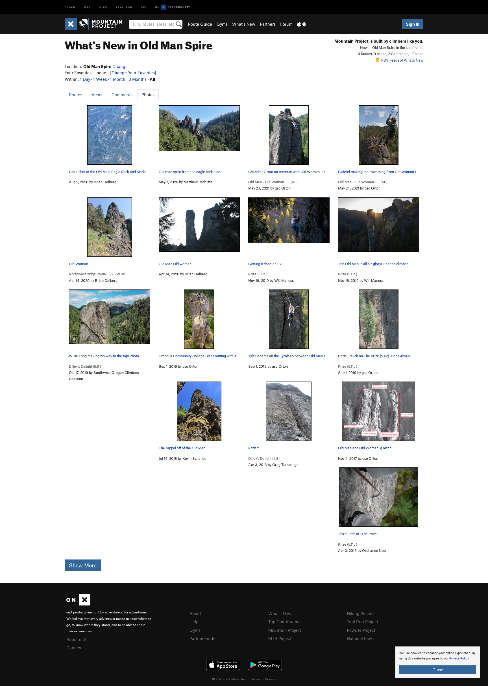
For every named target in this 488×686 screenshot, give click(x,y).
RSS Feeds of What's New (402, 60)
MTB (87, 7)
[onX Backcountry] (172, 7)
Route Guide (200, 24)
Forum (286, 24)
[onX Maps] (78, 603)
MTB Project (279, 638)
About (195, 613)
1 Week (100, 79)
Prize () (257, 274)
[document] (437, 662)
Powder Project (361, 630)
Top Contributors (284, 621)
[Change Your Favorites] (133, 72)
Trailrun (124, 7)
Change (120, 66)
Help (194, 621)
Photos (147, 94)
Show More (83, 565)
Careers (73, 647)
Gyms (222, 24)
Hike (103, 7)
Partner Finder (203, 638)
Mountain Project (284, 630)
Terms (255, 679)
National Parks (360, 638)
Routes (75, 94)
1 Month (117, 79)
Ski (144, 7)
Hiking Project (360, 613)
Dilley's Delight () (85, 366)
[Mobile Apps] (301, 24)
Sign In (412, 24)
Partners (268, 24)
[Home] (96, 24)
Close (437, 669)
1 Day (85, 79)
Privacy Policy (459, 658)
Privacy (270, 679)
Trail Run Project (362, 621)
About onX (76, 639)
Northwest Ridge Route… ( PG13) (98, 274)
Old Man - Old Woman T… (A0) (273, 182)
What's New (243, 24)
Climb (70, 7)
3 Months (137, 79)
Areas (96, 94)
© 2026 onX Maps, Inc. (229, 679)
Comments (122, 94)
